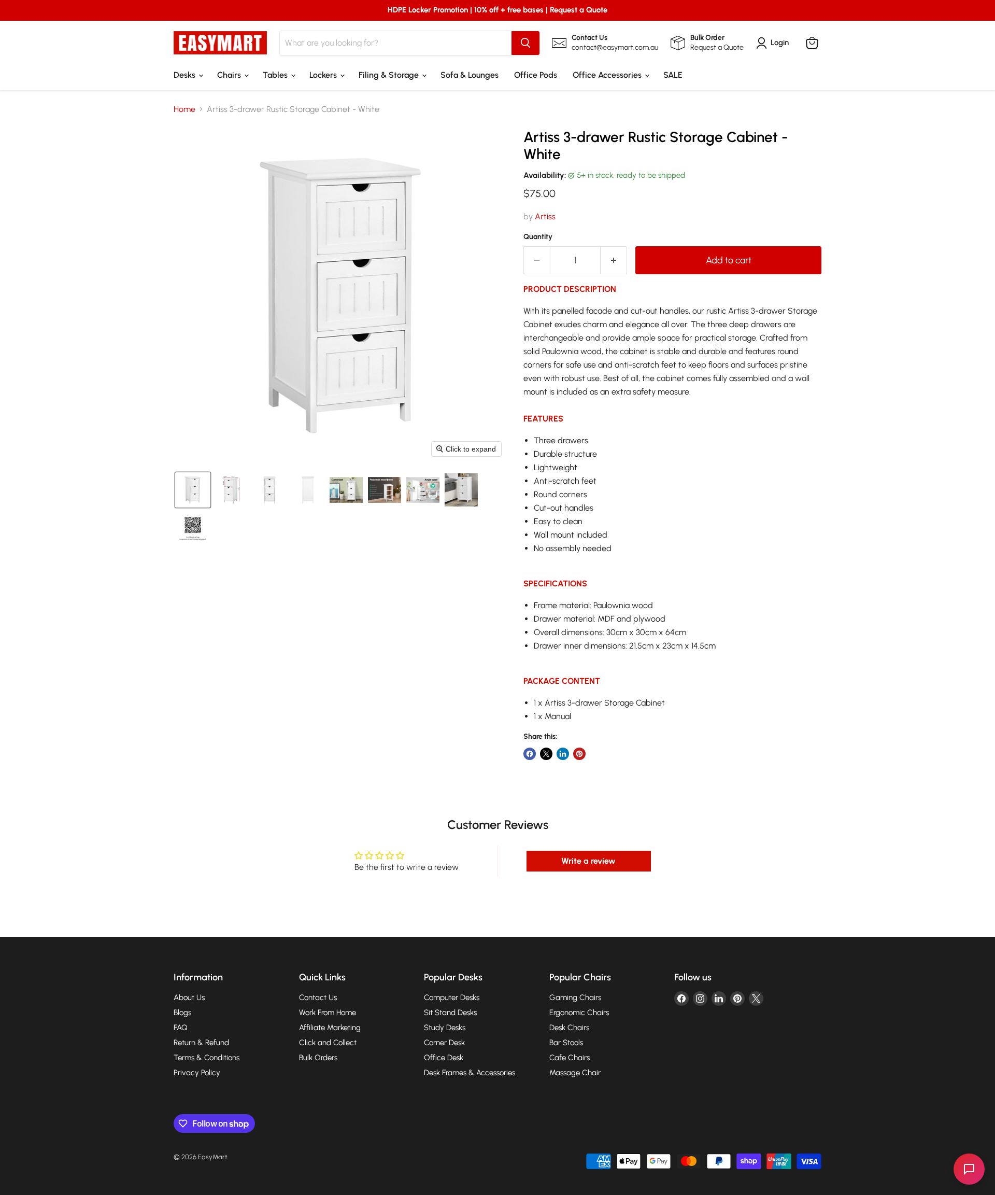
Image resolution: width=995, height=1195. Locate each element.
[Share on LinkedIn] (563, 754)
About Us (189, 997)
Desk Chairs (569, 1027)
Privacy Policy (197, 1072)
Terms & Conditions (206, 1057)
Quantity (537, 237)
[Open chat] (969, 1169)
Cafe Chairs (569, 1057)
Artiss (545, 216)
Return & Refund (201, 1042)
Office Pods (535, 75)
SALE (673, 75)
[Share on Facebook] (529, 754)
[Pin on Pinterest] (579, 754)
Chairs (230, 75)
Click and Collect (328, 1042)
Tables (276, 75)
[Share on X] (546, 754)
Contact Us (318, 997)
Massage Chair (575, 1072)
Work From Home (327, 1012)
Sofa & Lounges (469, 75)
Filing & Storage (390, 75)
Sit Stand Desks (450, 1012)
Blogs (182, 1012)
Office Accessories (608, 75)
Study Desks (444, 1027)
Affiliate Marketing (330, 1027)
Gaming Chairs (575, 997)
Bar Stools (566, 1042)
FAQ (181, 1027)
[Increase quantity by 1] (614, 260)
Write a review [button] (588, 861)
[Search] (525, 43)
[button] (192, 490)
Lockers (324, 75)
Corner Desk (444, 1042)
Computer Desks (451, 997)
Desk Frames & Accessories (469, 1072)
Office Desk (443, 1057)
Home (184, 109)
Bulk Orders (318, 1057)
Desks (185, 75)
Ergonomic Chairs (579, 1012)
